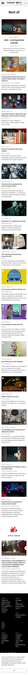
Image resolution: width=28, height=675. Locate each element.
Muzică (4, 287)
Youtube (4, 639)
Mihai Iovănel (6, 153)
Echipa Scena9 (6, 602)
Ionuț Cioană (6, 434)
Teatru (11, 37)
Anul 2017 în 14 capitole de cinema (14, 221)
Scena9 (4, 258)
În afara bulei (6, 558)
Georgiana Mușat (7, 223)
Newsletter (5, 610)
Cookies (18, 639)
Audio (3, 626)
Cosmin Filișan (15, 568)
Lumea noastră (20, 606)
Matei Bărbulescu (7, 291)
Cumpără (18, 617)
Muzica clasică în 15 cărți (10, 396)
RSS (3, 642)
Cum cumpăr (19, 641)
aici (13, 665)
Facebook (4, 635)
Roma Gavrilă (6, 83)
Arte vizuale (6, 427)
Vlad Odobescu (15, 83)
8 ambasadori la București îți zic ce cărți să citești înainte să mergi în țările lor (14, 79)
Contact (4, 612)
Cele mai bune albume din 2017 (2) (13, 289)
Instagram (5, 637)
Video (3, 624)
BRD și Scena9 (6, 604)
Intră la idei (19, 604)
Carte (3, 146)
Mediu (13, 558)
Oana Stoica (14, 46)
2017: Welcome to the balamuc (12, 361)
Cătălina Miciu (6, 188)
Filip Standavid (6, 363)
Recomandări (6, 74)
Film (3, 218)
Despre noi (5, 600)
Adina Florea (6, 568)
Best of (16, 37)
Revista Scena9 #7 (21, 615)
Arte (17, 602)
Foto (3, 628)
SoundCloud (5, 641)
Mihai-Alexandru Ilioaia (9, 471)
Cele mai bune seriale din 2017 (12, 324)
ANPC (17, 642)
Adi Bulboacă (6, 506)
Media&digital (6, 251)
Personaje (18, 600)
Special (18, 608)
